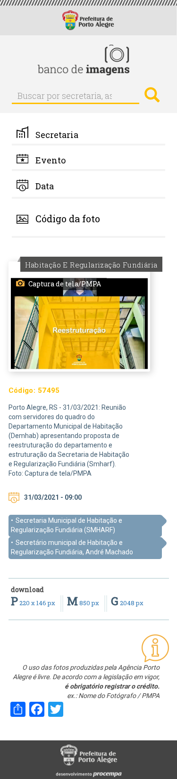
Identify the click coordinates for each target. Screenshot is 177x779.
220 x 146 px (34, 603)
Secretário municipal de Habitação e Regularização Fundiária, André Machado (72, 547)
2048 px (127, 603)
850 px (84, 603)
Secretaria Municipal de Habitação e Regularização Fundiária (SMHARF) (66, 525)
